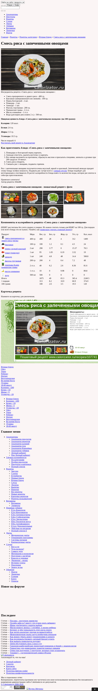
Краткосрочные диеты (21, 542)
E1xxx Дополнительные (21, 526)
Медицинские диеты (20, 535)
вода (7, 275)
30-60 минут (6, 385)
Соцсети (10, 664)
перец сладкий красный (15, 249)
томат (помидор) (12, 253)
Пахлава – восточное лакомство (24, 621)
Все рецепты (16, 492)
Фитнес (4, 376)
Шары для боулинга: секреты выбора (26, 625)
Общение (10, 570)
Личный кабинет (18, 453)
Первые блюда (17, 478)
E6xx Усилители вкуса (21, 521)
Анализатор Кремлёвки (21, 448)
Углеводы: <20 (7, 394)
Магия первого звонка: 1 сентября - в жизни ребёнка (33, 628)
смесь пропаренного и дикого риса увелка (12, 239)
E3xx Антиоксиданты (20, 515)
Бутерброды (16, 476)
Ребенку (4, 374)
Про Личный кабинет (20, 455)
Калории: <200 (7, 387)
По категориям (17, 460)
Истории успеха (18, 563)
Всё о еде (15, 547)
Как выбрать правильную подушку (25, 641)
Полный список (18, 467)
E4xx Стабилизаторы (20, 517)
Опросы (14, 581)
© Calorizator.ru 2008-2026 (12, 684)
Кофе (17, 5)
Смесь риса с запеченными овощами (69, 37)
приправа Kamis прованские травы (10, 266)
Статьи (9, 21)
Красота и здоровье (19, 558)
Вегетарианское (8, 378)
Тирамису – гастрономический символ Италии (30, 653)
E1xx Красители (18, 510)
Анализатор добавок (20, 451)
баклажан (9, 245)
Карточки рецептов (19, 496)
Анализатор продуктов (21, 439)
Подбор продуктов (19, 462)
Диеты (9, 24)
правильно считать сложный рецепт (56, 230)
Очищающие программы (22, 537)
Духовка (4, 383)
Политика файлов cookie (17, 671)
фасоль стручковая (13, 261)
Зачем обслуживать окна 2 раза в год (26, 644)
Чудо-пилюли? (17, 549)
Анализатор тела (18, 446)
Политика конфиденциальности (20, 673)
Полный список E (19, 531)
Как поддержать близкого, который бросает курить (32, 639)
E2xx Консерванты (19, 512)
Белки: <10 (5, 390)
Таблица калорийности (16, 457)
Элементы (15, 505)
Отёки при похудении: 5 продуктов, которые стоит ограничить (37, 650)
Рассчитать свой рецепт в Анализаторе (18, 143)
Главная (4, 37)
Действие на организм (21, 528)
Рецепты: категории (28, 37)
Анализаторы (12, 14)
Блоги (13, 579)
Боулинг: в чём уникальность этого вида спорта (31, 630)
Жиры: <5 (5, 392)
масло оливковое (12, 271)
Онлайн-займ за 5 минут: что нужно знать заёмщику (33, 623)
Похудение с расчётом (20, 556)
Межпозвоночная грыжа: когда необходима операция (33, 634)
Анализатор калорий (20, 444)
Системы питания (19, 540)
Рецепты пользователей (21, 499)
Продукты (10, 17)
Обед (3, 369)
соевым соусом (60, 171)
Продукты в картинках (21, 464)
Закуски (14, 471)
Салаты (14, 473)
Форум (9, 5)
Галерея (14, 576)
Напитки (15, 489)
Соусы (14, 483)
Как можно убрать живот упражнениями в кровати (32, 637)
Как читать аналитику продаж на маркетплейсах (31, 632)
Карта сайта (11, 668)
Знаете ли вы (17, 567)
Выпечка (15, 487)
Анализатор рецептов (20, 441)
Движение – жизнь (19, 560)
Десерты (15, 485)
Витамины (10, 28)
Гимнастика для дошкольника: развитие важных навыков (35, 648)
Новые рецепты (18, 494)
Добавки (10, 26)
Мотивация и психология (22, 554)
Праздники (16, 565)
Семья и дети (17, 551)
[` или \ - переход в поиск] (2, 5)
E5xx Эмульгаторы (19, 519)
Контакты (10, 666)
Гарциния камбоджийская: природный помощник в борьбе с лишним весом (43, 646)
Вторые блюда (45, 37)
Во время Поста (8, 381)
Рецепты (10, 19)
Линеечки (10, 30)
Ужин (3, 371)
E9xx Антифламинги (20, 524)
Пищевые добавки (14, 508)
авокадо (8, 257)
